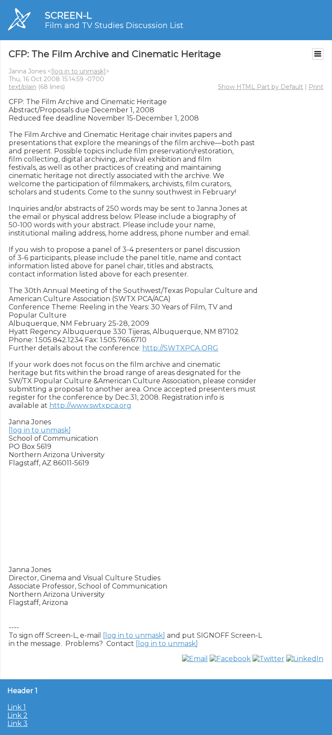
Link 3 (17, 723)
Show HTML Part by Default (260, 87)
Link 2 (17, 715)
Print (316, 87)
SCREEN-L (68, 15)
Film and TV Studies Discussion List (114, 25)
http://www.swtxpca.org (90, 405)
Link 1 (16, 707)
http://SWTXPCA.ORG (180, 348)
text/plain (22, 87)
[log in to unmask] (78, 71)
